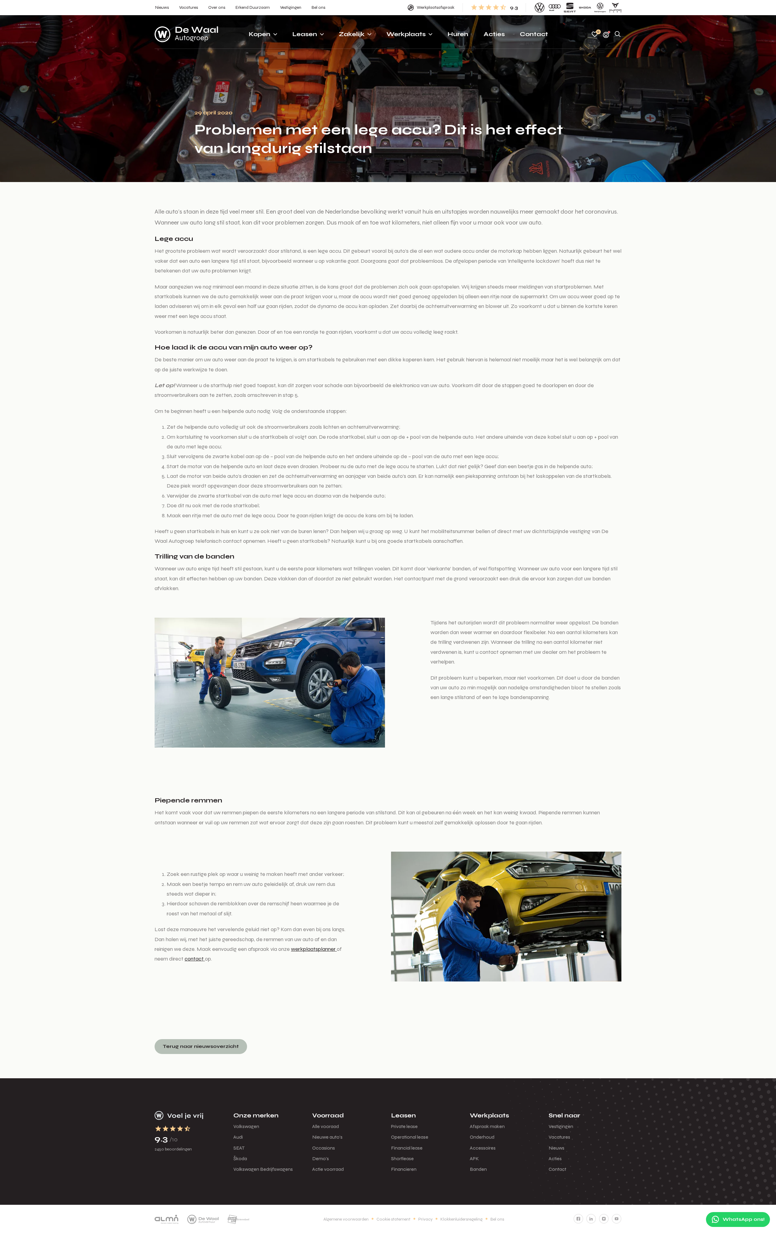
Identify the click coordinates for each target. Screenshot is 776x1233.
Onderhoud (482, 1137)
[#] (578, 1219)
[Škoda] (585, 7)
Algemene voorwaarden (346, 1219)
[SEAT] (570, 7)
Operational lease (409, 1137)
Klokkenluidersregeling (461, 1219)
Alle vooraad (325, 1126)
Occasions (323, 1148)
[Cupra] (615, 7)
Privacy (425, 1219)
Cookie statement (393, 1219)
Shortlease (402, 1158)
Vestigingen (561, 1126)
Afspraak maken (487, 1126)
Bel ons (497, 1219)
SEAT (239, 1148)
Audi (238, 1137)
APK (474, 1158)
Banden (478, 1169)
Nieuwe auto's (327, 1137)
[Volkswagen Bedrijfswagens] (600, 7)
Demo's (320, 1158)
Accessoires (483, 1148)
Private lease (404, 1126)
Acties (555, 1158)
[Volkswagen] (540, 7)
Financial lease (407, 1148)
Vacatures (559, 1137)
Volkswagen (246, 1126)
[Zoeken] (617, 34)
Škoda (240, 1158)
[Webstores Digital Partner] (186, 34)
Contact (557, 1169)
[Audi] (555, 7)
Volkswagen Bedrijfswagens (263, 1169)
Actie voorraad (328, 1169)
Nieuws (556, 1148)
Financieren (403, 1169)
